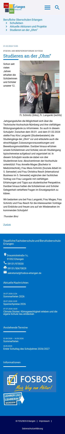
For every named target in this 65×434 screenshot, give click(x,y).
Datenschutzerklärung (32, 428)
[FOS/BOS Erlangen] (15, 7)
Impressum (44, 421)
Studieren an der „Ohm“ (24, 30)
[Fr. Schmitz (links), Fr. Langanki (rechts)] (39, 111)
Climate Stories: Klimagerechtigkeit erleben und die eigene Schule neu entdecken (30, 312)
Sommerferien (10, 341)
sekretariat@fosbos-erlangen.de (24, 273)
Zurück (7, 224)
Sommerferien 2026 (13, 296)
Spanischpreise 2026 (14, 304)
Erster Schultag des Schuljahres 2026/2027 (26, 349)
